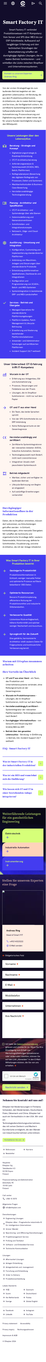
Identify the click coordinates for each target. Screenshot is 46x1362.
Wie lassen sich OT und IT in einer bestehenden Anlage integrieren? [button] (18, 792)
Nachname (11, 974)
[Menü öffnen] (5, 3)
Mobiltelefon (12, 995)
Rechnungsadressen (25, 1329)
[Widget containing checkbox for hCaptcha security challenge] (21, 1076)
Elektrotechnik (12, 833)
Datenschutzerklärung (27, 1044)
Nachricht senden (15, 1087)
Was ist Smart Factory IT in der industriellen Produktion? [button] (19, 763)
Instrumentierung (14, 861)
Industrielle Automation (17, 847)
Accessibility (25, 1323)
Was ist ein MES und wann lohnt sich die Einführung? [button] (20, 777)
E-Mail (9, 984)
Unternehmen (13, 1005)
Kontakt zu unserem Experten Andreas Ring (18, 75)
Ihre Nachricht (13, 1016)
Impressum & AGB (10, 1335)
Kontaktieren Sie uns (12, 1140)
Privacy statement (10, 1323)
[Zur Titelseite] (23, 4)
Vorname (10, 964)
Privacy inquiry (8, 1329)
